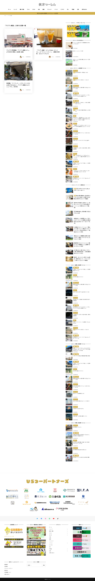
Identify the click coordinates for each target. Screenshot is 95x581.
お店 (39, 9)
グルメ (28, 9)
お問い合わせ (84, 9)
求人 (68, 9)
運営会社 (6, 570)
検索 (44, 565)
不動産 (73, 9)
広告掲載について (7, 572)
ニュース (15, 9)
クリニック (49, 9)
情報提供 (6, 564)
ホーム (9, 9)
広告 (78, 9)
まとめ (34, 9)
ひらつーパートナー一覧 (9, 536)
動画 (43, 9)
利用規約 (6, 566)
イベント (56, 9)
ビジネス (62, 9)
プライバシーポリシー (8, 568)
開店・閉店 (22, 9)
